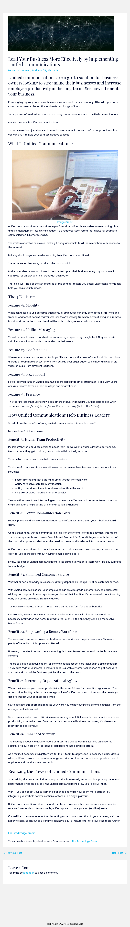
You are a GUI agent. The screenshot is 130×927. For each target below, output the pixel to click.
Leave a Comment (19, 70)
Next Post (119, 853)
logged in (28, 872)
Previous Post (13, 853)
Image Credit (65, 222)
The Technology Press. (84, 841)
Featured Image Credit (21, 833)
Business (37, 70)
